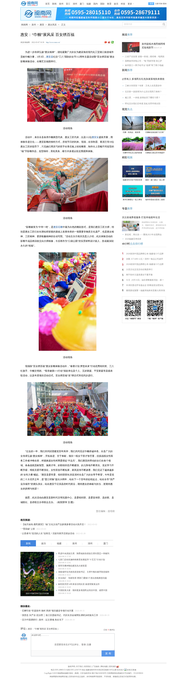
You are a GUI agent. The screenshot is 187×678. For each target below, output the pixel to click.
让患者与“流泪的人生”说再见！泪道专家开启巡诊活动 (48, 533)
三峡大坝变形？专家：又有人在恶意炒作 (143, 86)
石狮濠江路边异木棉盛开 (155, 153)
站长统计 (120, 670)
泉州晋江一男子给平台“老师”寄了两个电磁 (144, 65)
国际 (102, 4)
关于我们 (79, 666)
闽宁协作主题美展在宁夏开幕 (139, 275)
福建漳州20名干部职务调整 (132, 180)
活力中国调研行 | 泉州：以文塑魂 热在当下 (43, 620)
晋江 (68, 4)
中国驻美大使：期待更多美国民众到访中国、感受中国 (82, 590)
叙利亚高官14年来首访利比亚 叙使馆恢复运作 (79, 584)
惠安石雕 (58, 227)
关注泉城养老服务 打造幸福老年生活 (141, 217)
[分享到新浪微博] (109, 42)
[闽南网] (29, 3)
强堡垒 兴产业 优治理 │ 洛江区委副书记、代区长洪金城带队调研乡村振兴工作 (60, 615)
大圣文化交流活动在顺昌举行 (139, 269)
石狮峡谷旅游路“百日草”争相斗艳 (154, 132)
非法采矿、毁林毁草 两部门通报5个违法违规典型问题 (82, 578)
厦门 (82, 4)
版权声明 (71, 666)
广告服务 (95, 666)
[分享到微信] (112, 42)
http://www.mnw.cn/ (53, 42)
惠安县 (49, 56)
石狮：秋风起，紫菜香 (131, 132)
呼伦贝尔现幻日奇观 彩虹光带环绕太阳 (142, 104)
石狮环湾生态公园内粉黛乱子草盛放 (132, 153)
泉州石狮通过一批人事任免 (132, 200)
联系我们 (87, 666)
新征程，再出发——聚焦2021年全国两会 (143, 234)
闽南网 (24, 25)
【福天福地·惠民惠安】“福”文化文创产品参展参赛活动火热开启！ (54, 524)
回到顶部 (112, 666)
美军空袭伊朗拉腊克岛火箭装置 (72, 566)
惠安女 (95, 137)
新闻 (54, 4)
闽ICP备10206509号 (99, 673)
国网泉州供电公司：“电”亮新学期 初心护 (143, 61)
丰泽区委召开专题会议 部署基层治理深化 (144, 285)
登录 (83, 644)
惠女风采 (52, 25)
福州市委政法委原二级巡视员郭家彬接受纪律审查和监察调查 (155, 200)
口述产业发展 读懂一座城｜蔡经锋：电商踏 (144, 56)
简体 (161, 4)
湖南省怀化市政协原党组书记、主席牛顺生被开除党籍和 (83, 572)
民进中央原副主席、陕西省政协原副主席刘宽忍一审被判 (83, 553)
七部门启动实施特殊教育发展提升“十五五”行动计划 (81, 560)
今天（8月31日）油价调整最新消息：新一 (145, 280)
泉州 (61, 4)
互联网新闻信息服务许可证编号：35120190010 (125, 673)
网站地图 (104, 666)
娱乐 (116, 4)
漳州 (75, 4)
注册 (157, 4)
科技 (123, 4)
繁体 (165, 4)
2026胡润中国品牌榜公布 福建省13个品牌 (144, 254)
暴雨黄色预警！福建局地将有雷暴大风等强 (145, 290)
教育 (109, 4)
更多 (130, 4)
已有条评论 (109, 630)
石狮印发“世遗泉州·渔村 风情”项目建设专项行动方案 (47, 611)
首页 (47, 4)
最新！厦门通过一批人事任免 (155, 180)
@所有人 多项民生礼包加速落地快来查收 (143, 79)
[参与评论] (106, 42)
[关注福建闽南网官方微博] (117, 666)
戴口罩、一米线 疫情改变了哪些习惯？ (142, 98)
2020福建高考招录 (133, 239)
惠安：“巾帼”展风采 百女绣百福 (42, 629)
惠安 (42, 25)
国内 (95, 4)
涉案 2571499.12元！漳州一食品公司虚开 (144, 259)
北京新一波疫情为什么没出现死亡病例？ (143, 92)
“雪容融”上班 (28, 529)
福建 (88, 4)
